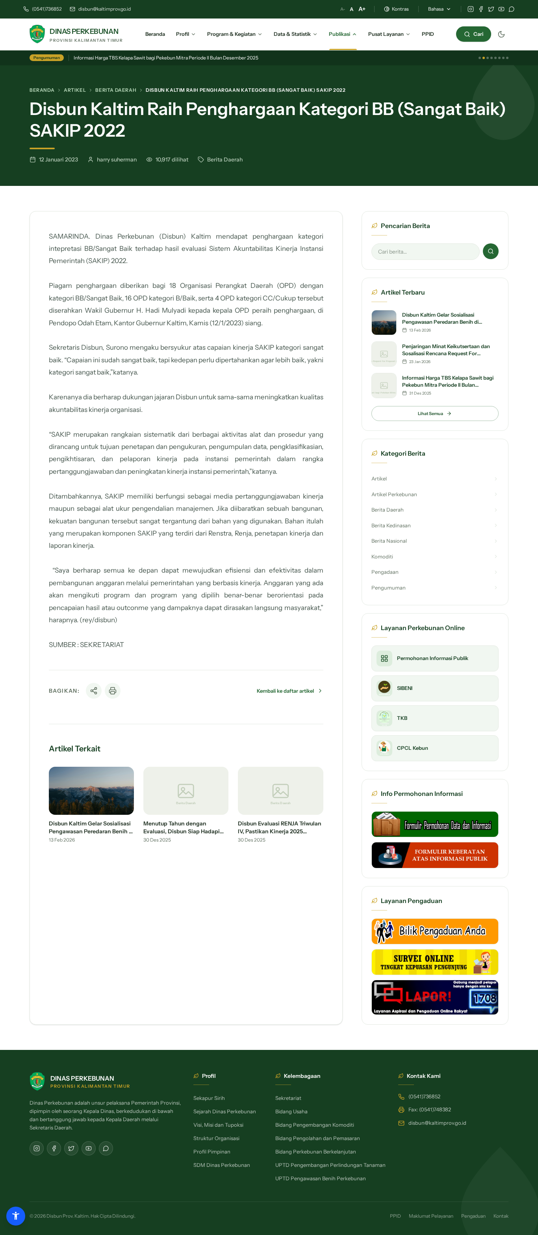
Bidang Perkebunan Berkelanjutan (315, 1151)
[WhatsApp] (511, 9)
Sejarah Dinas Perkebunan (224, 1111)
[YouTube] (501, 9)
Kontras (400, 9)
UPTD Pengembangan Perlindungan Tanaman (330, 1165)
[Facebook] (481, 9)
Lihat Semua (430, 413)
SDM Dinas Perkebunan (221, 1165)
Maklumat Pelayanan (431, 1216)
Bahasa (435, 9)
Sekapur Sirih (209, 1098)
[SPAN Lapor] (435, 997)
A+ (361, 9)
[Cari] (491, 251)
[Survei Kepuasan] (435, 962)
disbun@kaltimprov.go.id (104, 9)
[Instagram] (471, 9)
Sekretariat (288, 1098)
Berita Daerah (115, 90)
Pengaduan (473, 1216)
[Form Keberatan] (435, 855)
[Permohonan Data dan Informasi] (435, 824)
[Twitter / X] (491, 9)
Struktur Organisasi (216, 1138)
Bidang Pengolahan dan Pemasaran (317, 1138)
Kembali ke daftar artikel (285, 691)
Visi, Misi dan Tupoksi (218, 1125)
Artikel (75, 90)
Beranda (42, 90)
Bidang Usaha (291, 1111)
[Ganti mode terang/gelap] (501, 34)
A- (342, 9)
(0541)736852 (47, 9)
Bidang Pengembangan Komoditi (314, 1125)
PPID (395, 1216)
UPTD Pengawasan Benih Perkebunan (320, 1178)
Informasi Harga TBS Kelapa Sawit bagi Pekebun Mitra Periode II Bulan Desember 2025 (166, 58)
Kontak (500, 1216)
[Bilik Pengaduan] (435, 931)
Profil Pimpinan (211, 1151)
